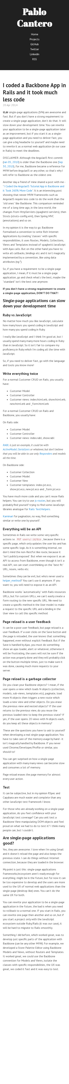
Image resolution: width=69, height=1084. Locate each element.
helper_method (12, 580)
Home (34, 34)
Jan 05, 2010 (11, 162)
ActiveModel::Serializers (16, 449)
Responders (45, 453)
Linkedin (34, 54)
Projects (34, 39)
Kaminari (8, 516)
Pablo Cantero (34, 17)
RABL (6, 445)
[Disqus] (34, 1027)
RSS (34, 59)
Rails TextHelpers (39, 509)
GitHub (34, 44)
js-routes (40, 500)
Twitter (34, 49)
